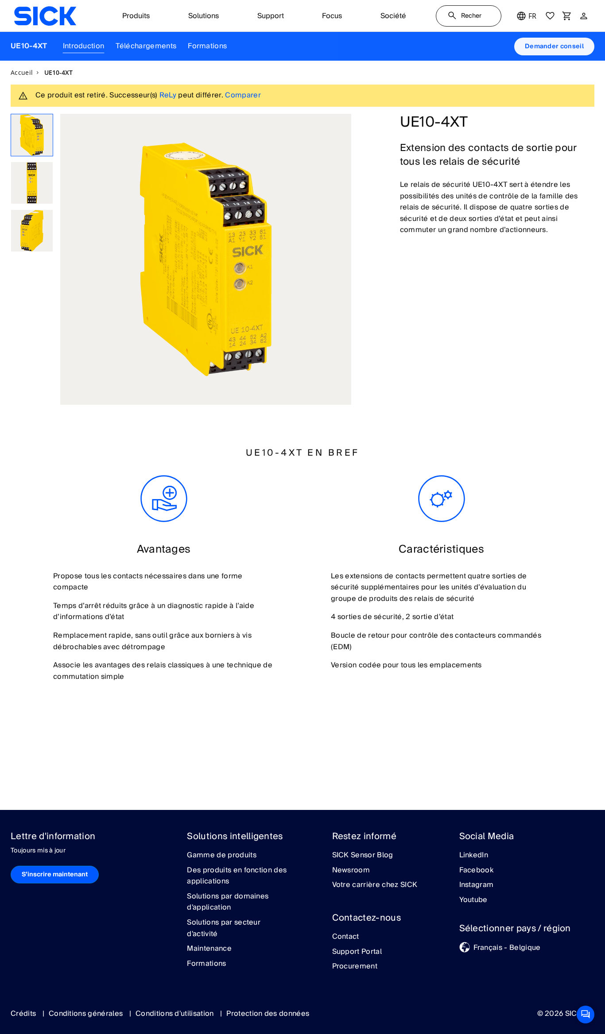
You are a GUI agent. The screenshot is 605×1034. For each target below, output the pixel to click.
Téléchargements (146, 46)
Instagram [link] (476, 885)
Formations (207, 46)
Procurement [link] (355, 966)
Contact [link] (345, 937)
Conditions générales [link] (87, 1013)
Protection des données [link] (267, 1013)
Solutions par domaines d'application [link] (227, 902)
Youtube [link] (473, 900)
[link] (45, 16)
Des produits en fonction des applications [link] (237, 876)
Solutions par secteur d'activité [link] (223, 928)
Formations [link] (206, 964)
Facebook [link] (476, 870)
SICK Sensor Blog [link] (362, 855)
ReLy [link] (167, 95)
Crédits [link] (24, 1013)
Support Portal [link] (357, 952)
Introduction (84, 46)
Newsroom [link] (351, 870)
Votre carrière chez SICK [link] (375, 885)
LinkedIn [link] (474, 855)
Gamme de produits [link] (221, 855)
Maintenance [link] (209, 949)
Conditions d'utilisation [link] (176, 1013)
